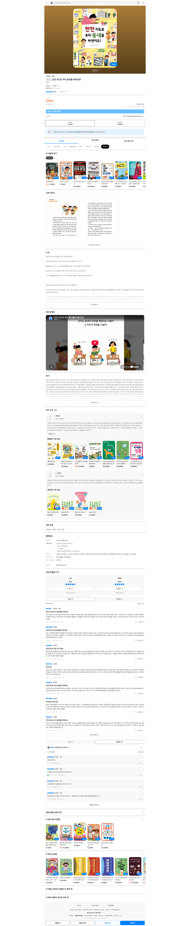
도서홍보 (116, 915)
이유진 (55, 86)
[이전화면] (46, 3)
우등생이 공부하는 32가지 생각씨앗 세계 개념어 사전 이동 (93, 870)
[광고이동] (138, 3)
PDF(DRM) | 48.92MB (63, 557)
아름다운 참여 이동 (53, 455)
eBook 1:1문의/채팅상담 (112, 910)
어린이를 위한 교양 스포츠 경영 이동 (135, 870)
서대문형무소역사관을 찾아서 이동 (81, 456)
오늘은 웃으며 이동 (67, 509)
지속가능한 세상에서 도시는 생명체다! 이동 (123, 454)
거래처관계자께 (108, 915)
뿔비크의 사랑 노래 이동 (81, 505)
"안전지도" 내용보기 (95, 670)
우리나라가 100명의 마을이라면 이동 (95, 455)
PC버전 (95, 915)
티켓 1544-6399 (87, 910)
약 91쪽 (58, 560)
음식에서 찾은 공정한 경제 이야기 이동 (66, 837)
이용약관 (71, 915)
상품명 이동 (52, 175)
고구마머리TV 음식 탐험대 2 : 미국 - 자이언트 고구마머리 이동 (52, 871)
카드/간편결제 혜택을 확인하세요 (132, 116)
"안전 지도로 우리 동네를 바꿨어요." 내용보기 (95, 615)
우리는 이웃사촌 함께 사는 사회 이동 (93, 836)
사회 (63, 529)
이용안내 (48, 543)
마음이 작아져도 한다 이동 (53, 505)
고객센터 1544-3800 (76, 910)
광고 (120, 915)
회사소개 (101, 915)
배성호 (48, 86)
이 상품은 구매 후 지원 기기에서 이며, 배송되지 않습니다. (79, 132)
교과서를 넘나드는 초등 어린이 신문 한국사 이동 (136, 454)
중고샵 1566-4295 (99, 910)
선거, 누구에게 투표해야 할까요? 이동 (121, 871)
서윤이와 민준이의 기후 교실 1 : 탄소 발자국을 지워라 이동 (67, 455)
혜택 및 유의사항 (70, 592)
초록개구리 (49, 88)
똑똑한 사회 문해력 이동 (66, 871)
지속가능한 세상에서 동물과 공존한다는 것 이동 (109, 454)
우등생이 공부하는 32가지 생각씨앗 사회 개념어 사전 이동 (80, 870)
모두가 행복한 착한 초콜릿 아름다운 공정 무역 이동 (52, 836)
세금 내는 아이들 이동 (80, 835)
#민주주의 (49, 158)
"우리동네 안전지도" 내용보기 (95, 705)
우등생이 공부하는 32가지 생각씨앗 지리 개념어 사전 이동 (107, 870)
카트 (143, 3)
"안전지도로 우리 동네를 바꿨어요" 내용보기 (95, 688)
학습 (59, 529)
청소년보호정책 (88, 915)
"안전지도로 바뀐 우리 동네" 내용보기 (95, 652)
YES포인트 (49, 104)
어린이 (54, 529)
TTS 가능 (60, 549)
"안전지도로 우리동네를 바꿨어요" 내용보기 (95, 634)
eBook (49, 529)
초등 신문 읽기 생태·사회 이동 (107, 836)
